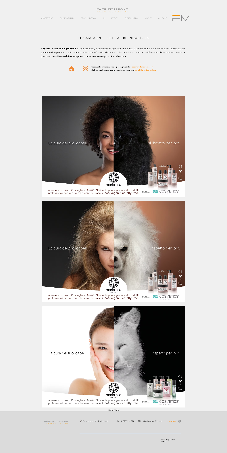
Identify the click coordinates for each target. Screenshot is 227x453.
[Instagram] (179, 421)
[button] (113, 146)
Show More (113, 410)
